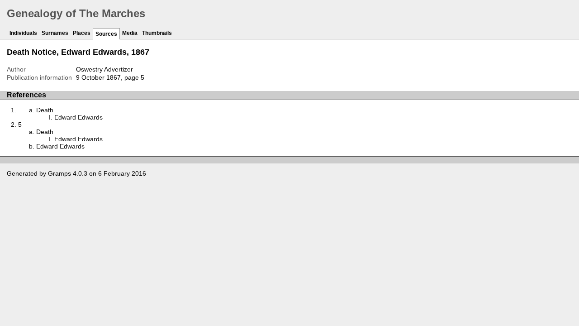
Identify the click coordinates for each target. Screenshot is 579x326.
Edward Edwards (78, 117)
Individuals (23, 33)
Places (81, 33)
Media (130, 33)
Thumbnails (157, 33)
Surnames (55, 33)
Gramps (59, 173)
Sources (106, 34)
